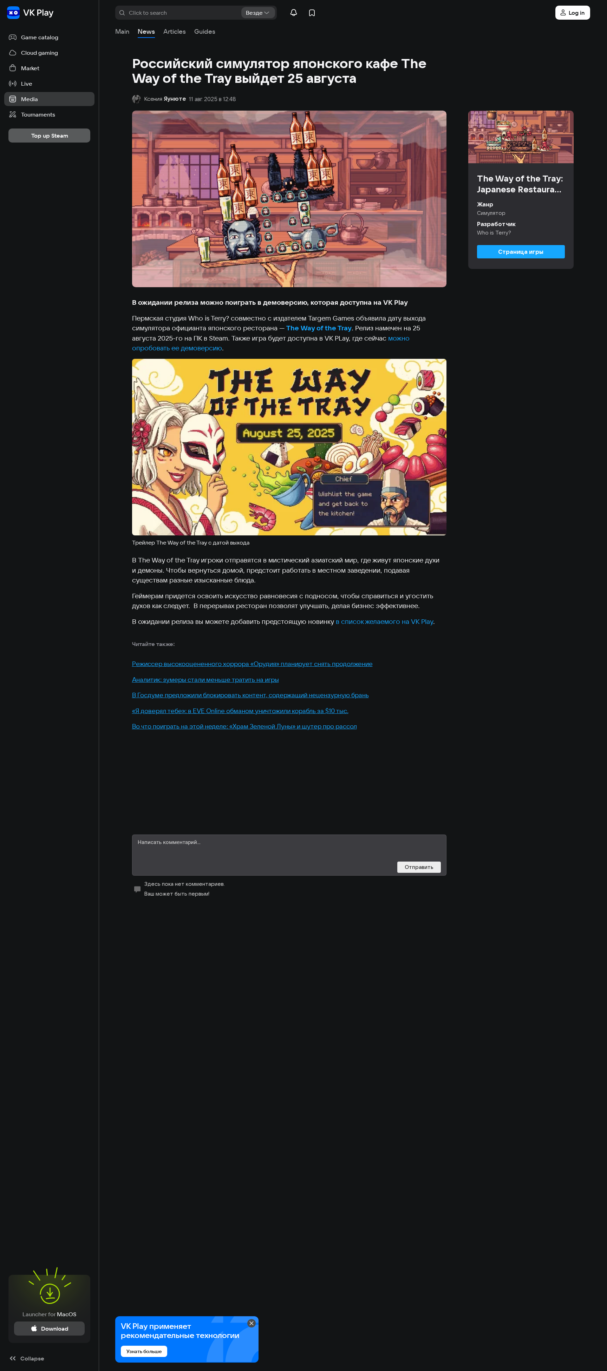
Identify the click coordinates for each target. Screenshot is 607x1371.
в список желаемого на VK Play (384, 621)
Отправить (419, 867)
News (146, 31)
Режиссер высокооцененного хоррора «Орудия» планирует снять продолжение (252, 664)
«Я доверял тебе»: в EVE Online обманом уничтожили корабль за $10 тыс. (240, 711)
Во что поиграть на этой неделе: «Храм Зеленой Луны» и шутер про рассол (244, 726)
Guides (204, 31)
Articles (174, 31)
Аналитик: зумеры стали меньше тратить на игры (205, 679)
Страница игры (520, 251)
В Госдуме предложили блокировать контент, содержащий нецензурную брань (250, 695)
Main (122, 31)
